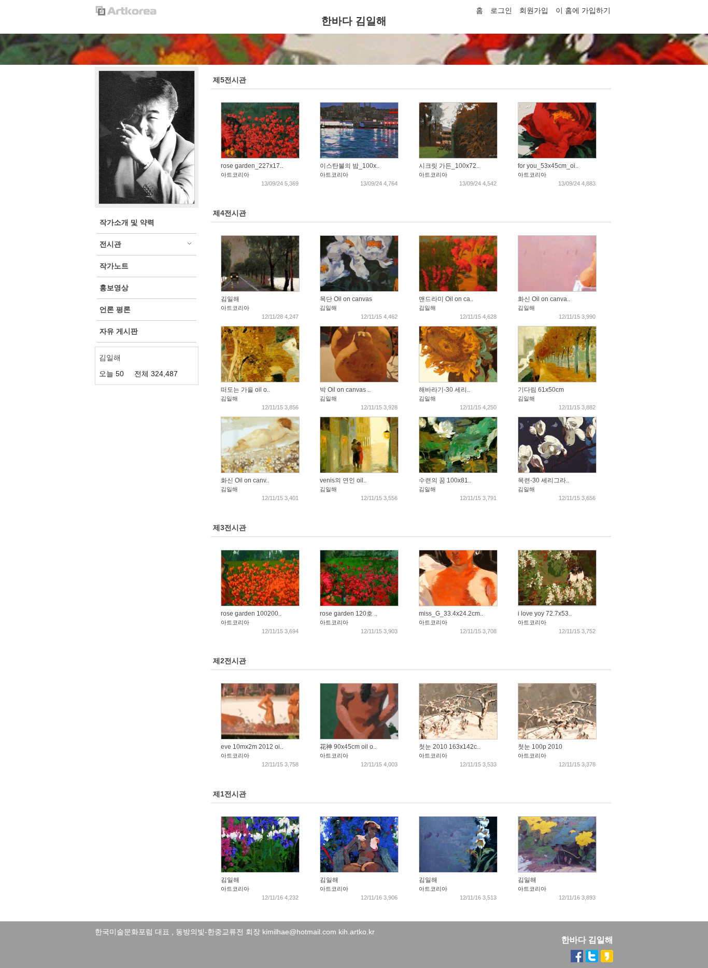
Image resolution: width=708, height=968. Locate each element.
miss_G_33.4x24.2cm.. (451, 613)
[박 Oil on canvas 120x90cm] (359, 379)
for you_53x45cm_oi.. (548, 165)
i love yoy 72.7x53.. (545, 613)
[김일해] (260, 289)
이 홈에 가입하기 (583, 10)
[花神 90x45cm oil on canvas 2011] (359, 737)
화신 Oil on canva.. (544, 299)
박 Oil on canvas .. (345, 389)
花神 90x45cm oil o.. (348, 746)
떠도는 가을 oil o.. (245, 389)
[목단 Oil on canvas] (359, 289)
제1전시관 (229, 794)
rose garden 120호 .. (348, 613)
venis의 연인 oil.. (343, 480)
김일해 (230, 299)
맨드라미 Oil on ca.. (446, 299)
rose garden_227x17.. (252, 165)
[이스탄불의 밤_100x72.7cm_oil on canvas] (359, 156)
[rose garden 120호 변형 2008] (359, 603)
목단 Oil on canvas (346, 299)
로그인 (501, 10)
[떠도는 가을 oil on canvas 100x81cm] (260, 379)
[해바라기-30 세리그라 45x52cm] (458, 379)
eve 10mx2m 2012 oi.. (252, 746)
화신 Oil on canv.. (245, 480)
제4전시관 (229, 213)
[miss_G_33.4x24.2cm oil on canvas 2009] (458, 603)
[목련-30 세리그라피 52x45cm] (557, 470)
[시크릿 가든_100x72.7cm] (458, 156)
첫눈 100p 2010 (540, 746)
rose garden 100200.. (251, 613)
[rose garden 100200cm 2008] (260, 603)
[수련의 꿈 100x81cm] (458, 470)
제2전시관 (229, 661)
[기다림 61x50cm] (557, 379)
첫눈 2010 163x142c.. (449, 746)
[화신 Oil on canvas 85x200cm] (557, 289)
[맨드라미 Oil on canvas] (458, 289)
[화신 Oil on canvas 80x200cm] (260, 470)
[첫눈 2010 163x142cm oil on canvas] (458, 737)
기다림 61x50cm (541, 389)
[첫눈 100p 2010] (557, 737)
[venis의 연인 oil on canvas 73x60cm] (359, 470)
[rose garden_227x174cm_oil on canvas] (260, 156)
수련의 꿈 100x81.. (445, 480)
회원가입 (533, 10)
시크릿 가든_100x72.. (449, 165)
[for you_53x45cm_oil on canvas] (557, 156)
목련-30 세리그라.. (543, 480)
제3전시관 (229, 527)
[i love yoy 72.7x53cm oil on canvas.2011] (557, 603)
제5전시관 (229, 80)
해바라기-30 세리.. (444, 389)
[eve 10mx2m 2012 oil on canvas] (260, 737)
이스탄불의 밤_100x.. (349, 165)
